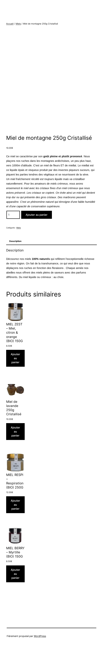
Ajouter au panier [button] (15, 358)
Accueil (10, 23)
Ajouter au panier (36, 214)
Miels (18, 23)
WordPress (40, 636)
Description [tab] (15, 241)
